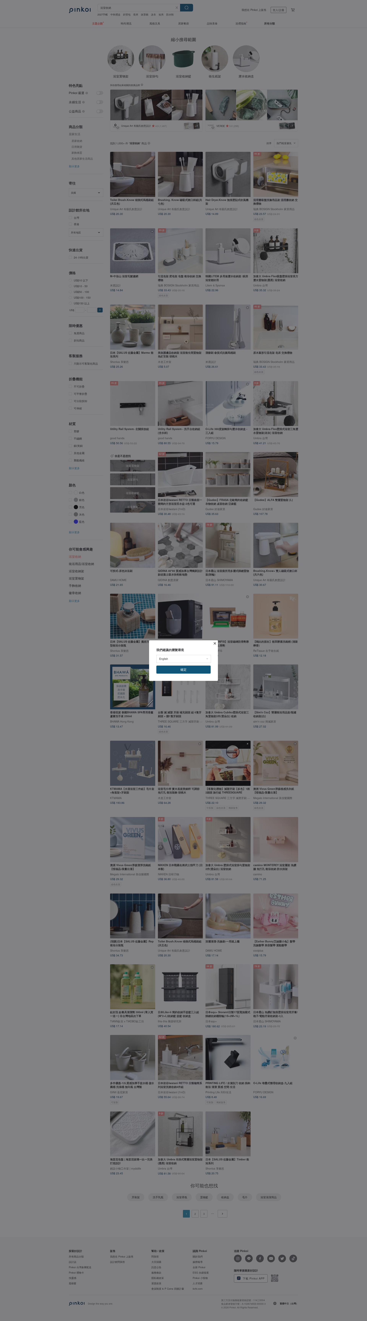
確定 (183, 669)
